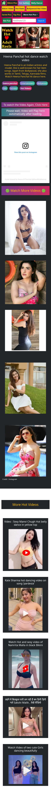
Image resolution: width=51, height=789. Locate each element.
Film (5, 88)
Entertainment (27, 83)
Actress (13, 88)
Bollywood (42, 83)
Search (41, 20)
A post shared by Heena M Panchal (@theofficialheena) (25, 179)
